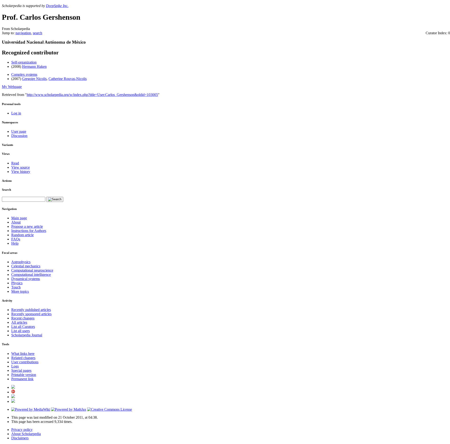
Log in (16, 113)
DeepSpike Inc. (57, 6)
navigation (23, 33)
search (37, 33)
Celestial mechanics (25, 266)
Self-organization (24, 62)
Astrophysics (20, 262)
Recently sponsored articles (31, 314)
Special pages (21, 370)
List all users (20, 331)
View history (20, 172)
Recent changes (22, 318)
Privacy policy (22, 430)
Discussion (19, 136)
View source (20, 167)
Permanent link (22, 379)
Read (15, 163)
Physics (16, 283)
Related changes (23, 358)
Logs (15, 366)
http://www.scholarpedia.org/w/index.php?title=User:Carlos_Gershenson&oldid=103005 (92, 95)
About (16, 222)
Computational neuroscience (32, 270)
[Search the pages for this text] (54, 199)
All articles (19, 322)
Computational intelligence (31, 275)
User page (18, 131)
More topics (20, 291)
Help (15, 243)
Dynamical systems (25, 279)
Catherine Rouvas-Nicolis (68, 79)
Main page (19, 218)
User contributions (24, 362)
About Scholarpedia (26, 434)
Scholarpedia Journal (26, 335)
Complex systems (24, 74)
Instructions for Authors (28, 231)
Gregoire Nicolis (34, 79)
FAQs (15, 239)
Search (6, 189)
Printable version (23, 375)
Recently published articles (31, 310)
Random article (22, 235)
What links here (22, 354)
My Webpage (12, 87)
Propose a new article (27, 226)
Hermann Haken (34, 66)
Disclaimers (20, 438)
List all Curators (23, 327)
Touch (16, 287)
